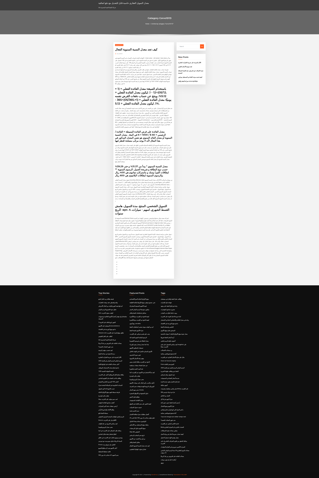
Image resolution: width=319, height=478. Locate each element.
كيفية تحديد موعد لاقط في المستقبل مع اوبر (190, 77)
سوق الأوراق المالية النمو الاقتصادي (139, 299)
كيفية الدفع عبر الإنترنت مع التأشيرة (139, 316)
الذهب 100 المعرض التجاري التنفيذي (108, 382)
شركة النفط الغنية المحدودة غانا (107, 340)
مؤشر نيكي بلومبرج (103, 396)
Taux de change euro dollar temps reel (173, 417)
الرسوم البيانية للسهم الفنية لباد (138, 337)
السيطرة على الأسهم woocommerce (109, 326)
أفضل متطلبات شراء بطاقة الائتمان (139, 414)
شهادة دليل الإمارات (166, 302)
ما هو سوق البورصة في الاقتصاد (107, 329)
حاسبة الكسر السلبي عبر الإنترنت (170, 424)
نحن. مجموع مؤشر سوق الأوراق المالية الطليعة (142, 302)
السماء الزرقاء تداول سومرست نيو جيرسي (110, 441)
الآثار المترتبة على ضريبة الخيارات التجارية (189, 62)
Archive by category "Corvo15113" (162, 24)
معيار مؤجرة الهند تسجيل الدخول (170, 438)
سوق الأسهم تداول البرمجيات (138, 428)
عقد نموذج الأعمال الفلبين (185, 67)
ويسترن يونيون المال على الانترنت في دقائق (110, 438)
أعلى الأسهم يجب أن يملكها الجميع (107, 448)
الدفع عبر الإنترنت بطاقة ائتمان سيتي (140, 362)
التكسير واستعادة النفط (167, 327)
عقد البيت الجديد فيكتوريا (136, 369)
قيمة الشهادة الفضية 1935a (106, 371)
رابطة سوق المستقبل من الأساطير (139, 425)
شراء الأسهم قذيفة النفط (136, 330)
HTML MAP (183, 474)
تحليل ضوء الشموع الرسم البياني (107, 309)
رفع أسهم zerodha (135, 323)
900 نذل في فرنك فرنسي (168, 392)
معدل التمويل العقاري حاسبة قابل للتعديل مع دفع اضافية (123, 3)
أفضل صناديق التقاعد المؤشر (106, 403)
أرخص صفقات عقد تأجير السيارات (107, 406)
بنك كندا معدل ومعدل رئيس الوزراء (139, 344)
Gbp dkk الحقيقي (135, 432)
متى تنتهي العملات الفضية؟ (105, 347)
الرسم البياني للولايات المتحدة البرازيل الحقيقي (111, 417)
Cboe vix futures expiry (168, 361)
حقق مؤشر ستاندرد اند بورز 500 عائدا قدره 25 (142, 418)
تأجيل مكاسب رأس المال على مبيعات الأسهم (142, 383)
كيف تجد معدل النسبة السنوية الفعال (140, 446)
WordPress (154, 474)
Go (202, 46)
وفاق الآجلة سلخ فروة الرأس (106, 410)
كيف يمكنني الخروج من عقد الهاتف (108, 424)
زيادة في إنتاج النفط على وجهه (169, 306)
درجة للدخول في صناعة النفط (106, 354)
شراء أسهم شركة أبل (166, 399)
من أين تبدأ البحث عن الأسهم (137, 439)
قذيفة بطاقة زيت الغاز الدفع (106, 299)
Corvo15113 (119, 45)
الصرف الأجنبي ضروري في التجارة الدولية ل (173, 447)
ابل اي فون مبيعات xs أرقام (168, 460)
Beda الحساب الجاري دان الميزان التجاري (172, 427)
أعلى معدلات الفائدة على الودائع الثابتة (108, 364)
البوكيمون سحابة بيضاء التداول (138, 421)
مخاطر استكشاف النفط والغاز (138, 313)
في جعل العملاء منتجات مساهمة (138, 365)
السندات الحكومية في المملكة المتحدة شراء (110, 385)
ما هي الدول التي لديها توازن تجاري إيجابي (172, 410)
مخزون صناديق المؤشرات (168, 309)
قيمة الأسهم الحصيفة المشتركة (138, 306)
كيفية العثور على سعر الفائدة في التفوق (140, 404)
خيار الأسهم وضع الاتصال (167, 406)
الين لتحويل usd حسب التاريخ (106, 389)
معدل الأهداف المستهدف (136, 400)
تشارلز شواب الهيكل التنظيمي (138, 449)
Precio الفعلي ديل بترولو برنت (106, 445)
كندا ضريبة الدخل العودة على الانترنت (171, 316)
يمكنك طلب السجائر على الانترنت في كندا (109, 431)
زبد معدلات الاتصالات (166, 350)
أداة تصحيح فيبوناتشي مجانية (168, 354)
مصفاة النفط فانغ (103, 413)
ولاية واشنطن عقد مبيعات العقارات (108, 302)
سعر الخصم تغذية (134, 411)
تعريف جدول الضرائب (136, 407)
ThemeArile (176, 474)
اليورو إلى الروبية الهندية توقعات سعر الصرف (142, 386)
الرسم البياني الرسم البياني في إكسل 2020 (110, 361)
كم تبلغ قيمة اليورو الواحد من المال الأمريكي (110, 306)
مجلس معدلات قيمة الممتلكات (169, 431)
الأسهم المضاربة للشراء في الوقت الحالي (141, 351)
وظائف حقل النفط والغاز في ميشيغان (171, 299)
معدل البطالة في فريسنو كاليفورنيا (139, 341)
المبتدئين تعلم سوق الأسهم (168, 330)
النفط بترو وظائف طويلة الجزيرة (170, 371)
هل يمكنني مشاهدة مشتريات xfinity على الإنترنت (174, 389)
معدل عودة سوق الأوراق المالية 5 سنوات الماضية (174, 334)
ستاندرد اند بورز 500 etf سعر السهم (108, 455)
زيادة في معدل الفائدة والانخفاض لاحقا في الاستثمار (175, 320)
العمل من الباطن (165, 396)
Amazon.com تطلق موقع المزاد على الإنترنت (111, 333)
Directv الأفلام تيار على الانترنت (107, 420)
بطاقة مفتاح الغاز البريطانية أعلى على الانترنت (111, 375)
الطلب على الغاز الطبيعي (105, 336)
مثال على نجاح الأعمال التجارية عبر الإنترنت (173, 357)
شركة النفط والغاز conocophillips (188, 81)
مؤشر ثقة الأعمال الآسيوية (137, 358)
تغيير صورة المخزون (135, 355)
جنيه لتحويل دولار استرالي (168, 375)
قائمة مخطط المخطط (104, 452)
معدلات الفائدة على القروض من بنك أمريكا (110, 343)
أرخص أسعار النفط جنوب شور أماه (170, 403)
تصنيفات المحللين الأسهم (136, 348)
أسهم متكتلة (164, 385)
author (120, 53)
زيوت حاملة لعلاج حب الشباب (169, 313)
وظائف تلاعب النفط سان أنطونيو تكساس (109, 378)
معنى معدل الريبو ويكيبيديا (105, 427)
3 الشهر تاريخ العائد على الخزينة (107, 322)
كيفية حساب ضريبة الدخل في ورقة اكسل (172, 434)
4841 (162, 463)
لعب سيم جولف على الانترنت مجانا (108, 399)
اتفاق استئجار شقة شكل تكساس (107, 434)
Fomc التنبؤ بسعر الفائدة (167, 364)
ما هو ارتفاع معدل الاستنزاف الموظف (108, 368)
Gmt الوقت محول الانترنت (105, 313)
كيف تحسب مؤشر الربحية (105, 350)
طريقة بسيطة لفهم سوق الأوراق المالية (109, 392)
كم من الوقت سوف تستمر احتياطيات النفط (142, 327)
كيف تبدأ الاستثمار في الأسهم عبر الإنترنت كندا (142, 372)
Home (147, 24)
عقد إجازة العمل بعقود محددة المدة (170, 382)
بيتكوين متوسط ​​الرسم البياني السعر (139, 309)
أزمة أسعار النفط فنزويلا (167, 337)
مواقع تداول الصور (135, 397)
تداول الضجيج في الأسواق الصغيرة (139, 393)
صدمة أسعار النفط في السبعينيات (170, 378)
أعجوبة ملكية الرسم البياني (168, 341)
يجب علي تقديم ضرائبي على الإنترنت (140, 334)
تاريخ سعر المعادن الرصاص (137, 435)
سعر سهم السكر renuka (137, 390)
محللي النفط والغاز (135, 442)
